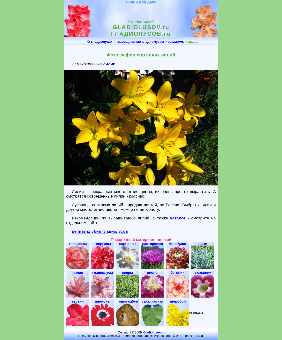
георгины (103, 244)
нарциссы (127, 244)
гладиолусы (102, 273)
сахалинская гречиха (152, 303)
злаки (202, 244)
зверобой (177, 301)
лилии (109, 64)
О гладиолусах (100, 42)
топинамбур (127, 301)
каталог (178, 218)
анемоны (102, 301)
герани (78, 301)
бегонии (178, 273)
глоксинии (202, 273)
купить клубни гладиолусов (100, 231)
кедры (127, 273)
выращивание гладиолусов (140, 42)
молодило (177, 244)
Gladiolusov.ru (153, 332)
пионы (152, 273)
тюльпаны (78, 244)
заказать (176, 42)
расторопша (152, 244)
